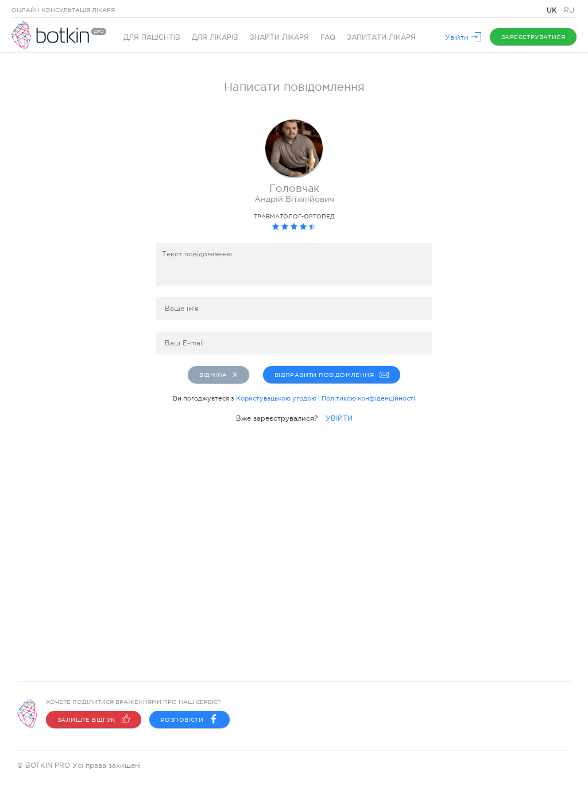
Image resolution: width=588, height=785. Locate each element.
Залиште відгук (86, 720)
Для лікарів (215, 37)
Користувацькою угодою (276, 398)
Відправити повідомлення (324, 375)
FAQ (327, 37)
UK (553, 10)
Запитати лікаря (381, 37)
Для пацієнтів (151, 37)
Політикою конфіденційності (368, 398)
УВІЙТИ (339, 418)
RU (569, 10)
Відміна (213, 375)
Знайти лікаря (279, 37)
